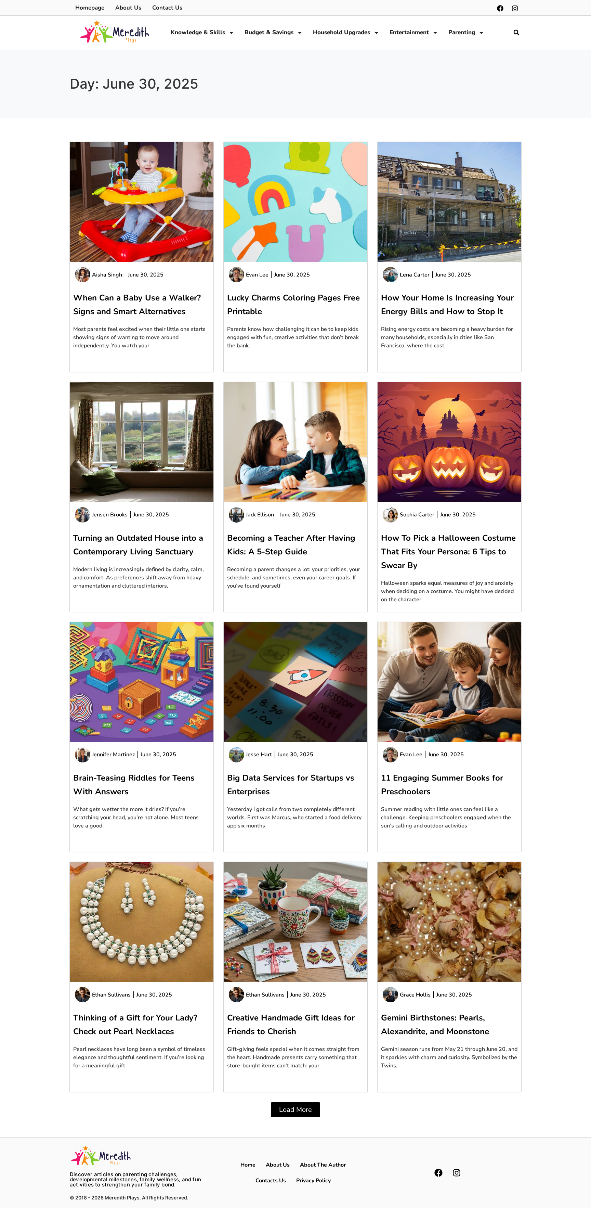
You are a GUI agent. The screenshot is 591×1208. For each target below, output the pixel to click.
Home (247, 1165)
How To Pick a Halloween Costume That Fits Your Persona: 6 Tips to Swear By (448, 551)
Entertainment (409, 32)
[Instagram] (514, 8)
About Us (278, 1165)
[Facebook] (500, 8)
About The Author (323, 1165)
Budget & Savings (269, 32)
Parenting (461, 32)
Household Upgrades (341, 32)
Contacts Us (270, 1180)
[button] (516, 32)
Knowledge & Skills (198, 32)
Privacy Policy (313, 1180)
